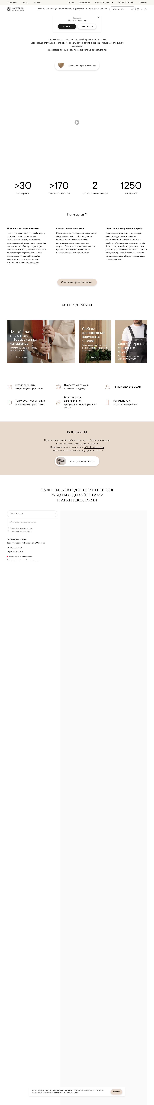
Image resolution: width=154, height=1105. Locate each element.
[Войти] (145, 8)
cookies (48, 1090)
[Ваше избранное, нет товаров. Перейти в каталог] (142, 8)
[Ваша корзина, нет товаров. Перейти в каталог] (138, 8)
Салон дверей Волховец (16, 539)
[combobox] (32, 522)
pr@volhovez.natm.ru (94, 447)
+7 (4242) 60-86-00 (15, 552)
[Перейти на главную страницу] (15, 9)
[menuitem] (39, 9)
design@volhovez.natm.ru (86, 443)
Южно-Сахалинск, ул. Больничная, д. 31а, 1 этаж (26, 543)
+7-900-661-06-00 (14, 548)
